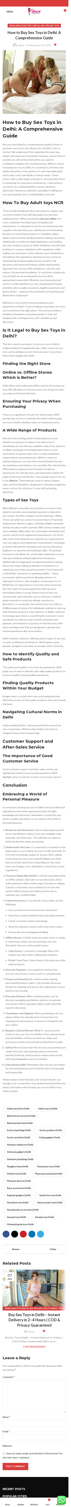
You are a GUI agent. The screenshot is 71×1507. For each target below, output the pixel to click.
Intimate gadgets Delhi (19, 1152)
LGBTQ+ (36, 25)
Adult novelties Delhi (18, 1108)
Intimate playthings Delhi (20, 1159)
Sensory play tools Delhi (49, 1202)
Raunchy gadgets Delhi (19, 1195)
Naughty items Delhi (17, 1166)
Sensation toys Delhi (17, 1202)
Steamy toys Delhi (44, 1217)
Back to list (34, 1249)
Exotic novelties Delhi (18, 1137)
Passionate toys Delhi (48, 1166)
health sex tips (23, 25)
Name (7, 1416)
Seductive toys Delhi (50, 1195)
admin (21, 45)
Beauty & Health (20, 1308)
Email (6, 1431)
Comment (9, 1376)
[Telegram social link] (43, 3)
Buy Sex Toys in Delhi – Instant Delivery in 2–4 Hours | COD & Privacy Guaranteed (34, 1320)
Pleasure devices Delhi (19, 1181)
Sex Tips (45, 25)
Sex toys (54, 25)
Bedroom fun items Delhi (20, 1123)
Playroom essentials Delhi (48, 1173)
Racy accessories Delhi (19, 1188)
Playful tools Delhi (16, 1173)
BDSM (12, 25)
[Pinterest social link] (34, 3)
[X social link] (30, 3)
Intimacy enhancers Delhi (20, 1144)
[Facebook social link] (25, 3)
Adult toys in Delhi (47, 1108)
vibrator (13, 480)
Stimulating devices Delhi (20, 1224)
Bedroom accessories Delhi (21, 1116)
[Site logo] (34, 11)
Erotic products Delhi (51, 1130)
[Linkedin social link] (38, 3)
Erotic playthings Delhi (19, 1130)
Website (7, 1445)
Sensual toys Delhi (16, 1217)
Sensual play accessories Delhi (23, 1210)
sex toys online (48, 218)
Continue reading (34, 1346)
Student (52, 1308)
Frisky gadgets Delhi (49, 1137)
